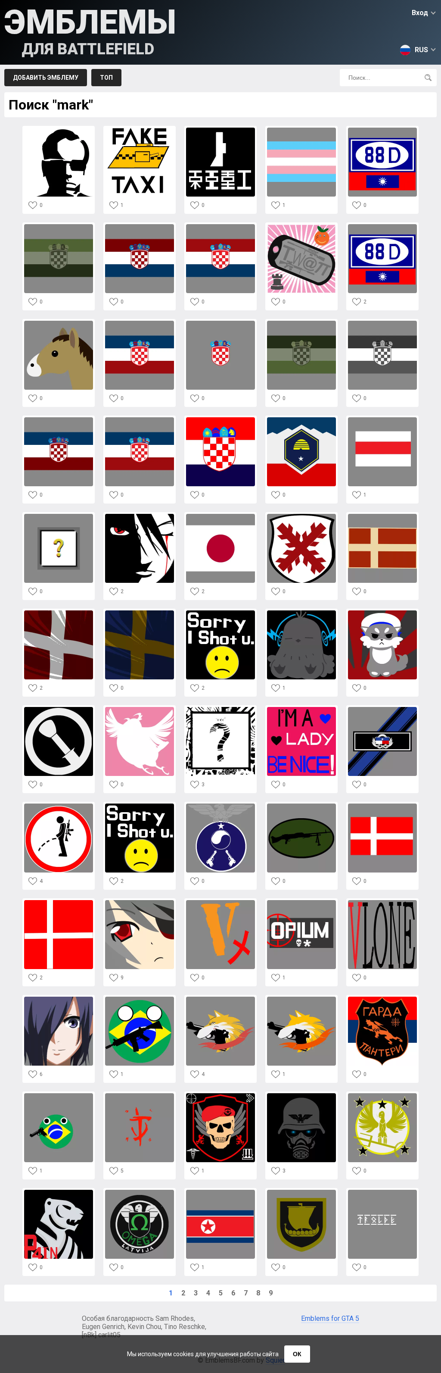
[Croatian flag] (58, 420)
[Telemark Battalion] (301, 1192)
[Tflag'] (301, 130)
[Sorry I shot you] (220, 613)
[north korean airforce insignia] (220, 1192)
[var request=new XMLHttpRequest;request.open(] (58, 130)
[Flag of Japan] (220, 516)
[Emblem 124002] (382, 420)
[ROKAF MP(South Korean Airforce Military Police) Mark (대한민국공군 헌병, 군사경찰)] (220, 806)
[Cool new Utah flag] (301, 420)
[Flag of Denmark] (382, 516)
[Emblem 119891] (301, 516)
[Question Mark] (220, 709)
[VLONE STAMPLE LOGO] (382, 902)
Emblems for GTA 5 (330, 1318)
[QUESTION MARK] (58, 516)
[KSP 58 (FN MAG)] (301, 806)
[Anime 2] (139, 902)
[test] (139, 323)
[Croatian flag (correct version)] (220, 226)
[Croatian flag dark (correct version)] (139, 226)
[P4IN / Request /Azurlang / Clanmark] (58, 1192)
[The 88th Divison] (382, 226)
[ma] (58, 323)
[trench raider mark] (58, 709)
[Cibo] (220, 130)
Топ (106, 77)
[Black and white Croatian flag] (382, 323)
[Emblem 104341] (382, 999)
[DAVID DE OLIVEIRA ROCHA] (139, 516)
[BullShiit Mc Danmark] (220, 1096)
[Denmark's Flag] (58, 613)
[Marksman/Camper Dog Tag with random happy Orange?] (301, 226)
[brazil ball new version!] (139, 999)
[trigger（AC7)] (220, 999)
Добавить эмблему (45, 77)
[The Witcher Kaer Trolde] (382, 1192)
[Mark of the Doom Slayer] (139, 1096)
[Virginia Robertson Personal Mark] (301, 613)
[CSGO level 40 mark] (382, 1096)
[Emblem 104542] (58, 999)
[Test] (220, 323)
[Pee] (58, 806)
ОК (297, 1354)
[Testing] (139, 1192)
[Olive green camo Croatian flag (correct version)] (58, 226)
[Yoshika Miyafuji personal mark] (382, 613)
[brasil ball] (58, 1096)
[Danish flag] (382, 806)
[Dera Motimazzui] (139, 709)
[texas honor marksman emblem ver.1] (382, 709)
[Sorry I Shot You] (139, 806)
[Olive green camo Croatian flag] (301, 323)
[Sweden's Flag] (139, 613)
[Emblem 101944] (301, 1096)
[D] (220, 902)
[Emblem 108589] (301, 709)
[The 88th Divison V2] (382, 130)
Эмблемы (90, 30)
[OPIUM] (301, 902)
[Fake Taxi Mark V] (139, 130)
